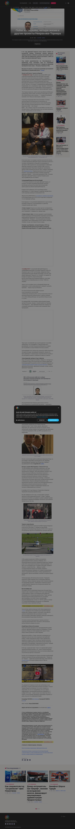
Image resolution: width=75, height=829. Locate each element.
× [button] (58, 407)
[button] (20, 420)
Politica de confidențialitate (42, 417)
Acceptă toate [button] (53, 420)
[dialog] (37, 414)
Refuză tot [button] (42, 420)
